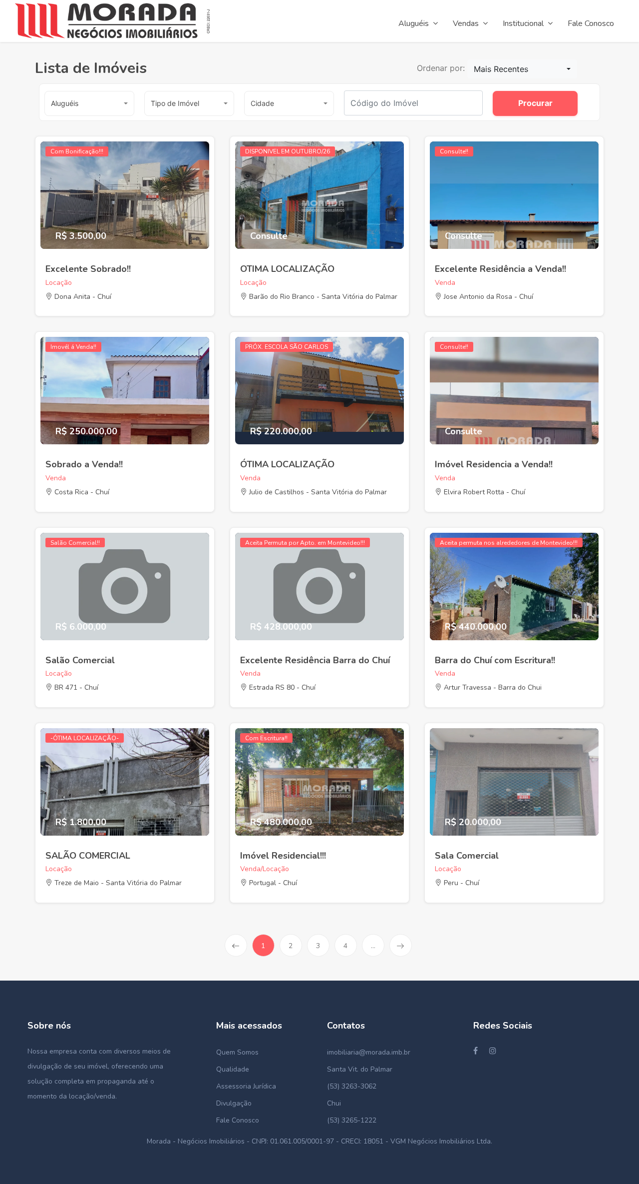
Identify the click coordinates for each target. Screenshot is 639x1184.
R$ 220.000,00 (281, 431)
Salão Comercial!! (75, 543)
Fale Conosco (237, 1120)
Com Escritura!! (266, 738)
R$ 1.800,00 (80, 822)
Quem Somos (237, 1052)
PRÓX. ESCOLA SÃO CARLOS (286, 347)
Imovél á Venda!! (73, 347)
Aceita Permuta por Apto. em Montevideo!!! (305, 543)
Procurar (535, 103)
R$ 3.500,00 (80, 236)
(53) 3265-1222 (351, 1120)
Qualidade (232, 1069)
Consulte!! (454, 151)
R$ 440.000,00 (476, 627)
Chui (334, 1103)
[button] (522, 68)
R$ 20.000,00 (473, 822)
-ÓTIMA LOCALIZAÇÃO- (84, 738)
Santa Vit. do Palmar (359, 1069)
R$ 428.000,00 (281, 627)
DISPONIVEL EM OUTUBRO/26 (287, 151)
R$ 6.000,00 (80, 627)
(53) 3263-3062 (351, 1086)
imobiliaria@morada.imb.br (368, 1052)
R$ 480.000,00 (281, 822)
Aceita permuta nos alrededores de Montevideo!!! (509, 543)
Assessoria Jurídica (246, 1086)
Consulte (269, 236)
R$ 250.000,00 (86, 431)
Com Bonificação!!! (76, 151)
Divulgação (234, 1103)
